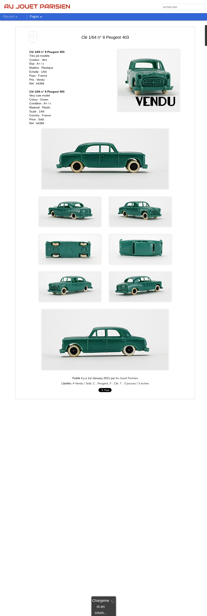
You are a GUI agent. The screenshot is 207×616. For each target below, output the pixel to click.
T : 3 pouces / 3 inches (134, 383)
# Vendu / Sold (82, 383)
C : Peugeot (100, 383)
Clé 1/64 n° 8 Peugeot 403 (105, 37)
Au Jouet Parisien (127, 378)
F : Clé (114, 383)
